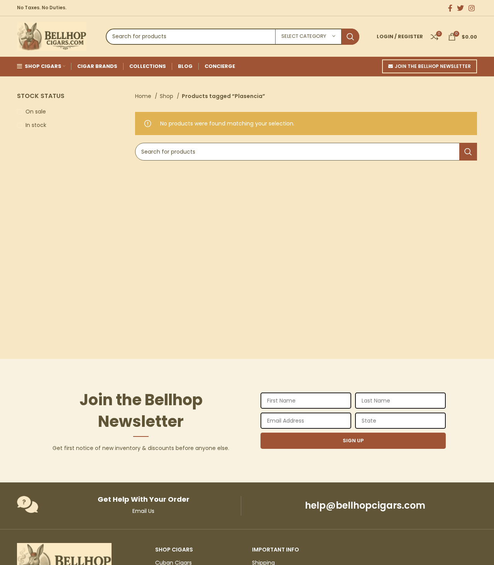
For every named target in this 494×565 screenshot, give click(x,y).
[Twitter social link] (460, 8)
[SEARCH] (350, 37)
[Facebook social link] (450, 8)
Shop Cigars (174, 549)
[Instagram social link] (471, 8)
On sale (35, 111)
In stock (35, 125)
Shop (167, 96)
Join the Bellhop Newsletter (433, 66)
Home (144, 96)
